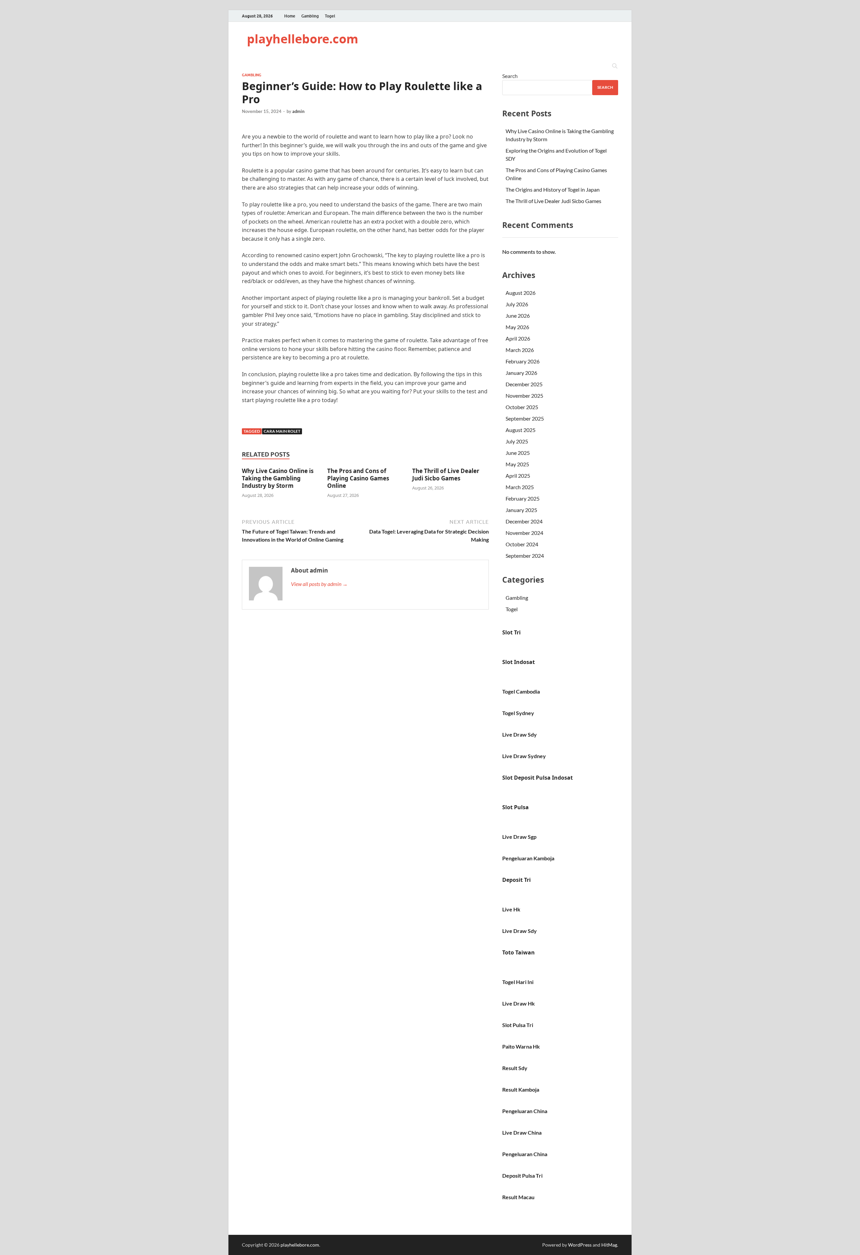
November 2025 (524, 395)
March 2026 (520, 350)
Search (510, 76)
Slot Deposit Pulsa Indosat (537, 777)
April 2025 (518, 475)
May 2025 (517, 464)
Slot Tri (511, 632)
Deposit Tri (516, 880)
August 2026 (520, 292)
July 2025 (517, 441)
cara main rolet (282, 431)
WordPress (580, 1245)
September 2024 (525, 555)
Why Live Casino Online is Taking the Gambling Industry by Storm (277, 478)
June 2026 (518, 315)
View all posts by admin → (319, 584)
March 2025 (520, 487)
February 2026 (523, 361)
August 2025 (520, 430)
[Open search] (615, 66)
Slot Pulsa (515, 807)
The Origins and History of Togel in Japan (553, 189)
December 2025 (524, 384)
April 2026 (518, 338)
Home (289, 15)
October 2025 (522, 407)
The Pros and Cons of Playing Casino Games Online (358, 478)
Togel (330, 15)
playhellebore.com (302, 39)
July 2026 (517, 304)
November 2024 (524, 533)
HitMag (609, 1245)
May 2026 (517, 327)
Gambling (310, 15)
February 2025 (523, 498)
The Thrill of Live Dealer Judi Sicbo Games (445, 474)
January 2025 (521, 510)
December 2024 (524, 521)
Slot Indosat (518, 662)
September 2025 (525, 418)
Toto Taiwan (518, 952)
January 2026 (521, 372)
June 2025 (518, 452)
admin (298, 111)
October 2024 (522, 544)
